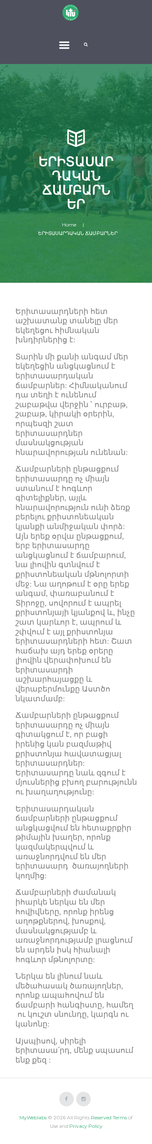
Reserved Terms (109, 1117)
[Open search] (86, 44)
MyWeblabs (33, 1117)
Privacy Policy (86, 1126)
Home (69, 225)
